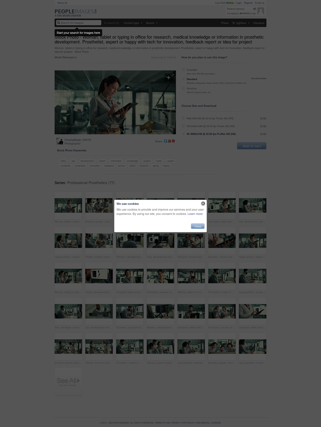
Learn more (195, 214)
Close (197, 226)
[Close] (203, 203)
